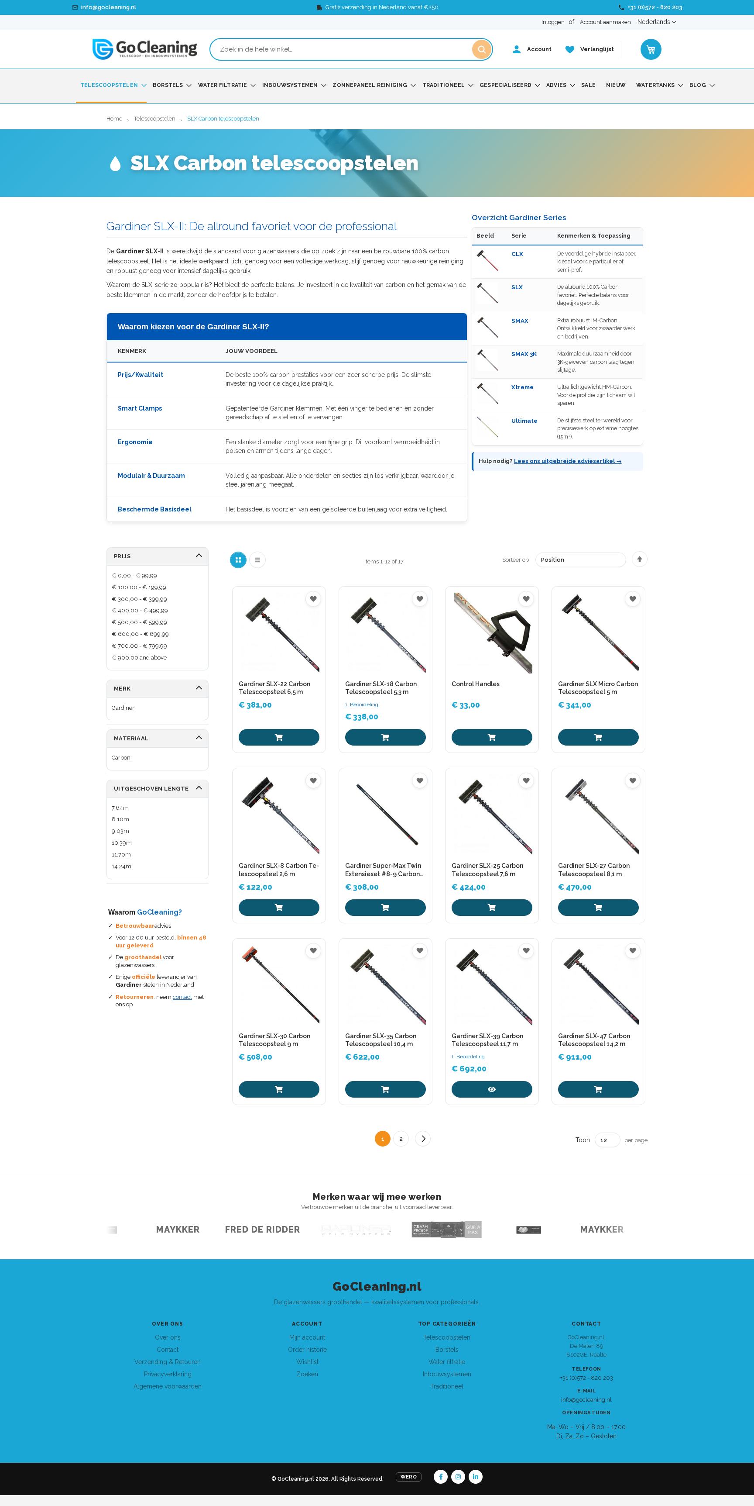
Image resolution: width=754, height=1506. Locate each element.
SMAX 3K (524, 353)
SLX (517, 286)
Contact (167, 1349)
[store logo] (145, 49)
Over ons (168, 1337)
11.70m (121, 854)
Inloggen (553, 22)
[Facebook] (441, 1477)
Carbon (121, 757)
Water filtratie (446, 1361)
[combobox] (351, 49)
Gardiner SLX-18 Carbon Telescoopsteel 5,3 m (381, 687)
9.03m (120, 831)
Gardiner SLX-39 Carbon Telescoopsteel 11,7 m (487, 1040)
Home (114, 118)
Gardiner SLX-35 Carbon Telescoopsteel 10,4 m (380, 1040)
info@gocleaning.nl (586, 1399)
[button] (656, 22)
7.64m (120, 808)
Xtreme (522, 386)
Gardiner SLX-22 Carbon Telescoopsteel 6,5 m (274, 687)
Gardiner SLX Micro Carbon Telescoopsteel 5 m (598, 687)
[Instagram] (458, 1477)
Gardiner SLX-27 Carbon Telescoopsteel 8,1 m (594, 869)
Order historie (307, 1349)
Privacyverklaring (168, 1374)
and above (139, 657)
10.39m (122, 842)
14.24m (121, 866)
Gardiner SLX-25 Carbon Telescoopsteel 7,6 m (487, 869)
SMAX (519, 320)
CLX (517, 253)
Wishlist (307, 1361)
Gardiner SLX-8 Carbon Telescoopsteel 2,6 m (279, 869)
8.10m (120, 819)
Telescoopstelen (155, 118)
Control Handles (476, 683)
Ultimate (524, 420)
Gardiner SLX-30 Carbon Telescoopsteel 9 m (274, 1040)
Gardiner (123, 708)
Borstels (447, 1349)
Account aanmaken (605, 22)
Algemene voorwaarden (168, 1386)
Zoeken (307, 1374)
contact (182, 997)
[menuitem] (111, 86)
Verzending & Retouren (167, 1361)
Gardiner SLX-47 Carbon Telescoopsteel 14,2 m (594, 1040)
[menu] (377, 86)
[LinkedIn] (476, 1477)
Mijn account (307, 1337)
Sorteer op (515, 559)
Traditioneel (446, 1386)
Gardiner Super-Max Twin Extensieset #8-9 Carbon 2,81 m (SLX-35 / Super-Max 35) (383, 869)
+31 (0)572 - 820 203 (586, 1378)
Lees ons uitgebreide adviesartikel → (568, 461)
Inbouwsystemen (447, 1374)
